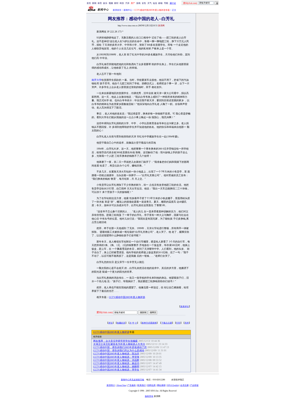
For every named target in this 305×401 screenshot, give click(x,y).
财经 (116, 3)
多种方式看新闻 (149, 323)
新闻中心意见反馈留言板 (132, 379)
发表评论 (184, 306)
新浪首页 (117, 10)
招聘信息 (151, 385)
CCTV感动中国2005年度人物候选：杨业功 (116, 363)
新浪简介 (111, 385)
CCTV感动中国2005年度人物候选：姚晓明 (116, 366)
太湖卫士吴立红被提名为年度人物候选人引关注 (119, 344)
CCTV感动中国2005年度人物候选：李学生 (116, 369)
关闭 (187, 323)
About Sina (121, 385)
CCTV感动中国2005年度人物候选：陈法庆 (116, 353)
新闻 (94, 3)
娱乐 (105, 3)
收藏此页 (121, 323)
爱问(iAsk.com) (105, 312)
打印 (178, 323)
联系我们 (141, 385)
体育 (100, 3)
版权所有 (149, 396)
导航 (166, 3)
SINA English (173, 385)
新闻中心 (128, 10)
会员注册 (184, 385)
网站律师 (161, 385)
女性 (144, 3)
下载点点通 (166, 323)
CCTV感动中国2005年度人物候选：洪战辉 (116, 360)
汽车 (127, 3)
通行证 (173, 3)
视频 (111, 3)
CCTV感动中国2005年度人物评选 (127, 297)
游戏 (138, 3)
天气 (149, 3)
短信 (155, 3)
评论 (110, 323)
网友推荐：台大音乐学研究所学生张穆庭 (115, 341)
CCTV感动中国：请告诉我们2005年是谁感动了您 (120, 347)
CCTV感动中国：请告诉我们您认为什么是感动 (118, 350)
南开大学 (96, 80)
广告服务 (131, 385)
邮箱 (160, 3)
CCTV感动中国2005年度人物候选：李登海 (116, 357)
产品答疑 (194, 385)
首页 (89, 3)
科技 (122, 3)
